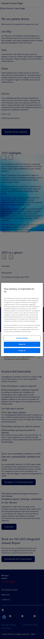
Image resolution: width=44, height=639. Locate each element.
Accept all (22, 350)
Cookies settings (22, 338)
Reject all (22, 344)
